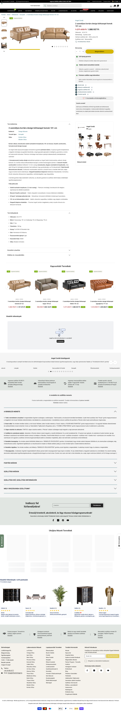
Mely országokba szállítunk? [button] (17, 489)
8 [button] (67, 46)
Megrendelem (99, 51)
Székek (16, 368)
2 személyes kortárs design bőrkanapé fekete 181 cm (74, 302)
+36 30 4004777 (6, 1)
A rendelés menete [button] (12, 412)
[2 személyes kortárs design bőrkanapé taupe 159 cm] (46, 285)
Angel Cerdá (79, 20)
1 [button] (52, 46)
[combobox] (64, 6)
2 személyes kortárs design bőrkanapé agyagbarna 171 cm (101, 302)
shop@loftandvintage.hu (23, 1)
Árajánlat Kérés (106, 1)
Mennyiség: (78, 48)
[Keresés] (62, 6)
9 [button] (65, 371)
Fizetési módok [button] (10, 463)
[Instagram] (58, 520)
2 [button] (54, 46)
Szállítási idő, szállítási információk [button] (20, 480)
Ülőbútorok (15, 14)
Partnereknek (35, 5)
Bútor (8, 14)
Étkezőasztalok (75, 368)
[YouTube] (68, 520)
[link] (15, 383)
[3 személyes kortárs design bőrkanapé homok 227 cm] (19, 285)
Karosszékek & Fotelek (39, 368)
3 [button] (56, 46)
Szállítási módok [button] (11, 471)
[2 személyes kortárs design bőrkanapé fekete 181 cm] (74, 285)
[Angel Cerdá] (81, 128)
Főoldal (3, 14)
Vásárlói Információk (96, 1)
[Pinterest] (63, 520)
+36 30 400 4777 (9, 670)
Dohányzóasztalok (96, 368)
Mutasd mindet (81, 162)
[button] (68, 35)
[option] (24, 34)
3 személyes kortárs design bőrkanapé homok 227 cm (19, 302)
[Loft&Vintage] (22, 366)
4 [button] (58, 46)
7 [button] (65, 46)
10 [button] (67, 371)
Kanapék (22, 14)
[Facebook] (53, 520)
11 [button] (70, 371)
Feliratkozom (97, 505)
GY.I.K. (88, 1)
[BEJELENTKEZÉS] (111, 6)
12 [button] (72, 371)
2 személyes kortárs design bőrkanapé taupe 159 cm (46, 302)
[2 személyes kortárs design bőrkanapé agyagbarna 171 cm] (101, 285)
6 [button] (63, 46)
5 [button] (60, 46)
